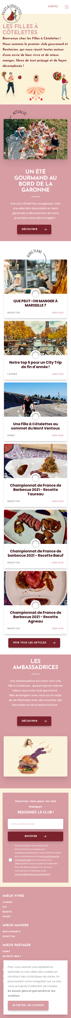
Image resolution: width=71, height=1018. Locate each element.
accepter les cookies (28, 1005)
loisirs (12, 374)
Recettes (13, 312)
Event (11, 435)
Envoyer (31, 836)
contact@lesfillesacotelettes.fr (32, 874)
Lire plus (58, 312)
